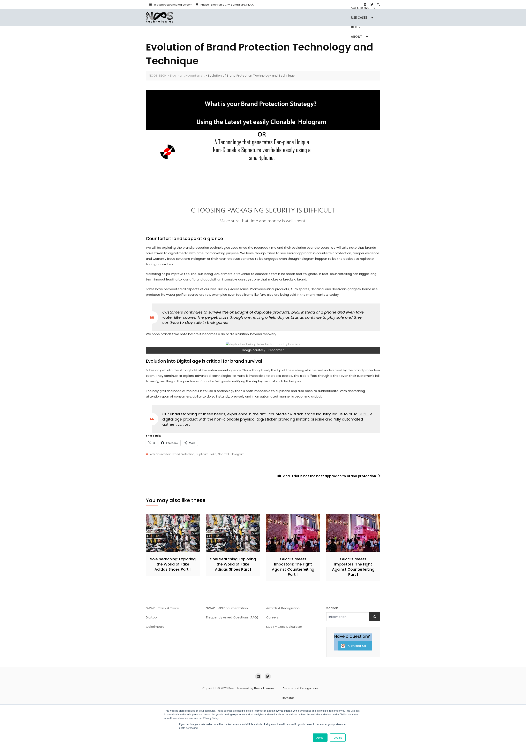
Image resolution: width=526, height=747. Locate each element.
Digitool (151, 617)
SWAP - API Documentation (227, 608)
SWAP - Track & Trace (162, 608)
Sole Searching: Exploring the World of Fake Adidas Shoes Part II (173, 564)
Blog (355, 27)
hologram (238, 454)
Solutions (360, 8)
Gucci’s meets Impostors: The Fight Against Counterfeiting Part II (293, 566)
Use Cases (359, 17)
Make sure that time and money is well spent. (263, 221)
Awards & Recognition (283, 608)
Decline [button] (337, 737)
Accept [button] (320, 737)
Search (332, 608)
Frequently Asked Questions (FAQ (231, 617)
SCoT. (364, 414)
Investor (288, 698)
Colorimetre (155, 626)
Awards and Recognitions (300, 688)
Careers (272, 617)
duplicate (202, 454)
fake (213, 454)
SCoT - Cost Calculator (284, 626)
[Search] (374, 616)
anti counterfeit (160, 454)
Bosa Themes (264, 688)
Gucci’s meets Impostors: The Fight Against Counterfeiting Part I (353, 566)
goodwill (224, 454)
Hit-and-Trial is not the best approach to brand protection (326, 476)
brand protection (183, 454)
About (356, 36)
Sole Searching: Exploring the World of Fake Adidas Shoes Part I (233, 564)
